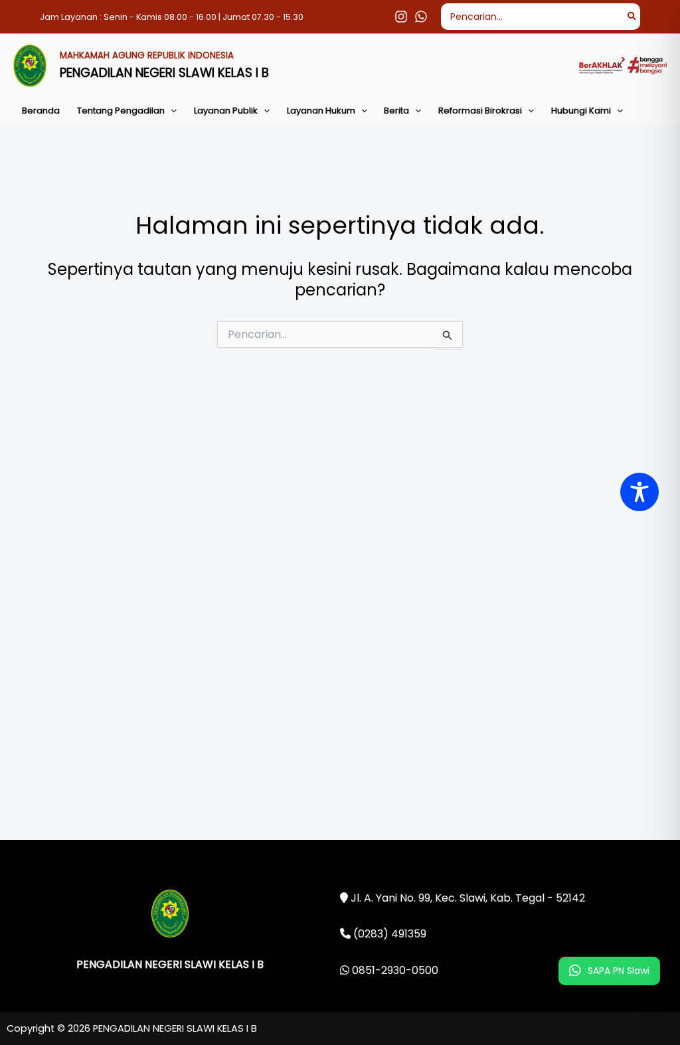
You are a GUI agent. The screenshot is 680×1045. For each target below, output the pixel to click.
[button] (171, 111)
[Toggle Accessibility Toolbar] (639, 492)
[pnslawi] (401, 16)
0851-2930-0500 (393, 970)
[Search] (632, 16)
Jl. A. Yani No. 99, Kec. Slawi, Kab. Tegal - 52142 (466, 898)
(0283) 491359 (388, 933)
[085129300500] (421, 16)
